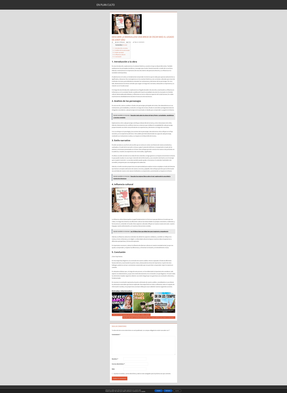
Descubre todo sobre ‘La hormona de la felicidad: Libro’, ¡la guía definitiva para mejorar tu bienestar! (148, 318)
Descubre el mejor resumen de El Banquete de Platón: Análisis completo (131, 315)
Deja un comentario (139, 42)
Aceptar (159, 390)
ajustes (143, 391)
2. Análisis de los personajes (121, 50)
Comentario (116, 334)
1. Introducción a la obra (120, 48)
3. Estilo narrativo (118, 52)
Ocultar (125, 45)
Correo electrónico (118, 364)
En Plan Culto (106, 5)
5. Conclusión (117, 56)
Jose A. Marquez (121, 42)
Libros (129, 42)
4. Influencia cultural (119, 54)
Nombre (115, 359)
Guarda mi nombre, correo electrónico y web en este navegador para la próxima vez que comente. (142, 373)
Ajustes (177, 390)
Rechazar (168, 390)
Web (113, 369)
